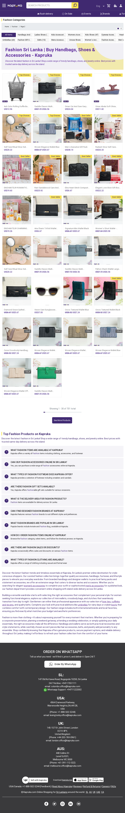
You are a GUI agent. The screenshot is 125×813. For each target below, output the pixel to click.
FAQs (113, 786)
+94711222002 (74, 689)
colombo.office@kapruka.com (65, 686)
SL (87, 792)
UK (94, 792)
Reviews (77, 786)
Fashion (36, 453)
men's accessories (94, 586)
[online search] (74, 5)
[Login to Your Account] (121, 7)
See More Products (62, 420)
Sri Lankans (62, 792)
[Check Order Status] (115, 6)
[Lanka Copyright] (22, 792)
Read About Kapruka (62, 786)
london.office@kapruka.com (65, 740)
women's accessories (34, 586)
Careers (106, 786)
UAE (98, 792)
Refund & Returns (91, 786)
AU (90, 792)
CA (102, 792)
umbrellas (83, 605)
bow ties (106, 601)
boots (114, 605)
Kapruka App (67, 780)
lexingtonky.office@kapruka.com (65, 715)
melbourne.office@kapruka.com (65, 766)
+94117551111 (69, 683)
